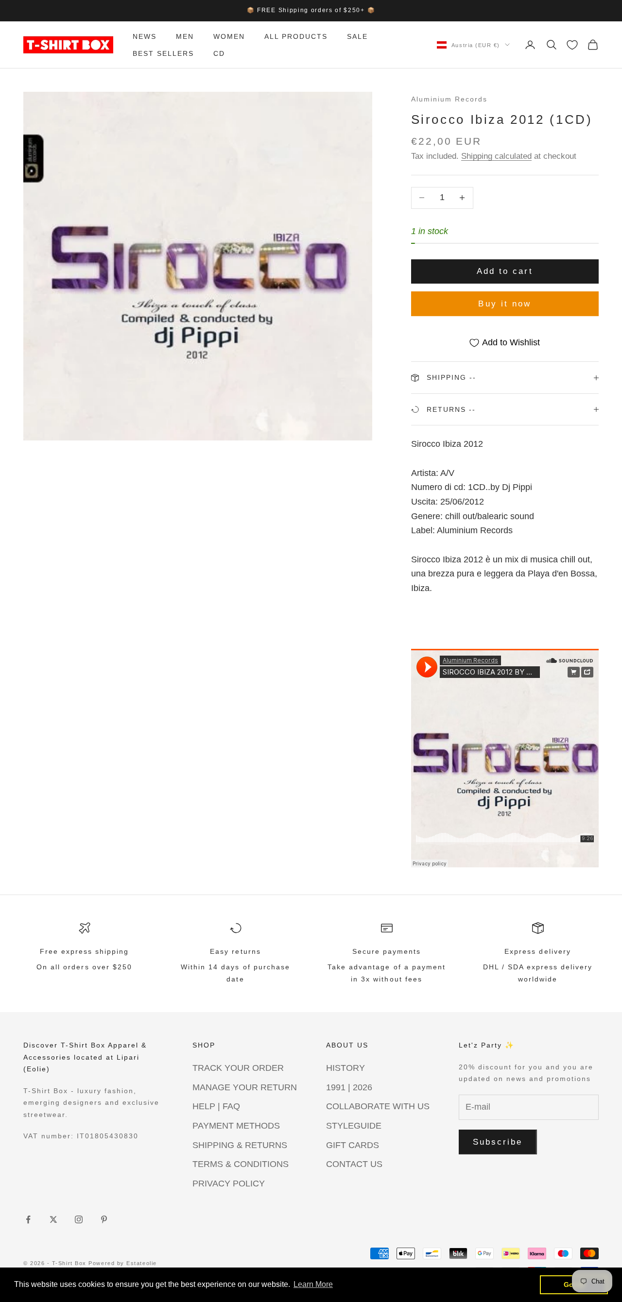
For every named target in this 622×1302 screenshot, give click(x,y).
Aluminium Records (449, 99)
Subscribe (498, 1142)
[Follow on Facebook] (28, 1219)
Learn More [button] (313, 1284)
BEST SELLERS (163, 53)
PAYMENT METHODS (236, 1126)
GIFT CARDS (352, 1145)
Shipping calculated (496, 156)
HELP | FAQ (216, 1106)
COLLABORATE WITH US (378, 1106)
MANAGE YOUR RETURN (244, 1087)
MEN (185, 36)
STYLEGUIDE (353, 1126)
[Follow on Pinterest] (104, 1219)
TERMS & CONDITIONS (240, 1164)
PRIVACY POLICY (228, 1183)
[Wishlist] (572, 45)
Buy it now (504, 303)
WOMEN (229, 36)
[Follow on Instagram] (79, 1219)
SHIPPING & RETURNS (239, 1145)
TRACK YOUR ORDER (238, 1068)
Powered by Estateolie (122, 1263)
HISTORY (345, 1068)
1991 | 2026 (349, 1087)
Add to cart (505, 271)
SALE (357, 36)
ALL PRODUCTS (296, 36)
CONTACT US (354, 1164)
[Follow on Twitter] (53, 1219)
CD (219, 53)
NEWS (144, 36)
